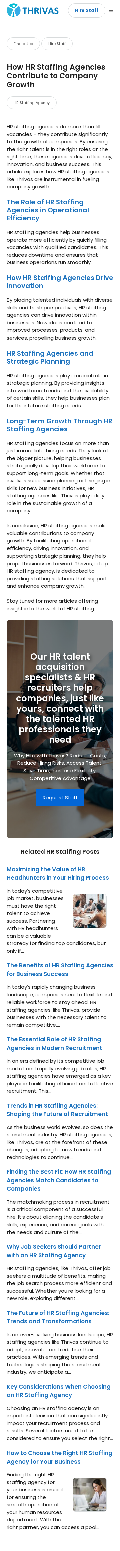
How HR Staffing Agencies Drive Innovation (60, 281)
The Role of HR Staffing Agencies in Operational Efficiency (48, 210)
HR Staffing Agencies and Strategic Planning (50, 357)
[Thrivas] (31, 10)
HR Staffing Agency (32, 102)
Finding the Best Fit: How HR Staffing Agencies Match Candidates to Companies (59, 1180)
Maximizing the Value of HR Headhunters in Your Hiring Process (58, 873)
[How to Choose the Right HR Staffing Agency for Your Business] (90, 1507)
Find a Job (23, 43)
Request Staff (60, 797)
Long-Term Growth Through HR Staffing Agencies (59, 425)
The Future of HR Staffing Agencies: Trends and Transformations (58, 1317)
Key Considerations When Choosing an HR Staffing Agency (59, 1391)
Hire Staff (86, 10)
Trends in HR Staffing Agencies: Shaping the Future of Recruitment (57, 1110)
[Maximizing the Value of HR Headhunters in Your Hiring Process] (90, 923)
